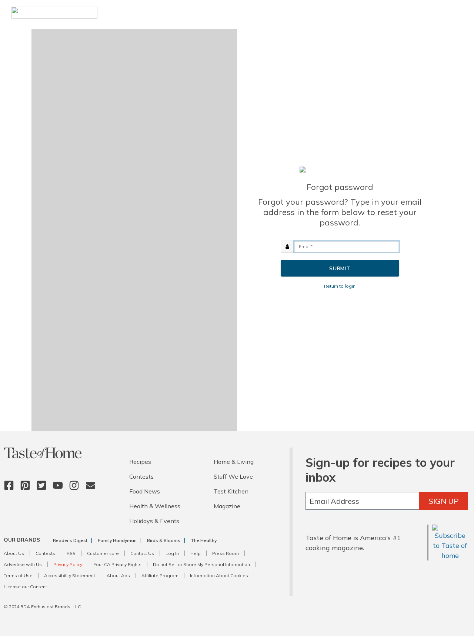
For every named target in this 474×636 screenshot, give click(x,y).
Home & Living (234, 461)
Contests (141, 476)
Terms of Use (18, 575)
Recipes (140, 461)
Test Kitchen (231, 491)
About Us (14, 553)
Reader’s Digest (70, 540)
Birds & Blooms (163, 540)
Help (195, 553)
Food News (144, 491)
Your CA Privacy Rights (117, 564)
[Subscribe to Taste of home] (450, 555)
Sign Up (444, 501)
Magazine (227, 506)
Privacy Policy (67, 564)
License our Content (25, 586)
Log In (172, 553)
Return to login (340, 286)
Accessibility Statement (69, 575)
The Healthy (204, 540)
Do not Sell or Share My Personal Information (201, 564)
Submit (339, 268)
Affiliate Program (159, 575)
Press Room (225, 553)
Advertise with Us (23, 564)
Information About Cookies (219, 575)
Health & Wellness (154, 506)
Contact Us (142, 553)
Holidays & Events (154, 521)
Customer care (103, 553)
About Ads (118, 575)
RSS (71, 553)
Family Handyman (117, 540)
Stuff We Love (233, 476)
